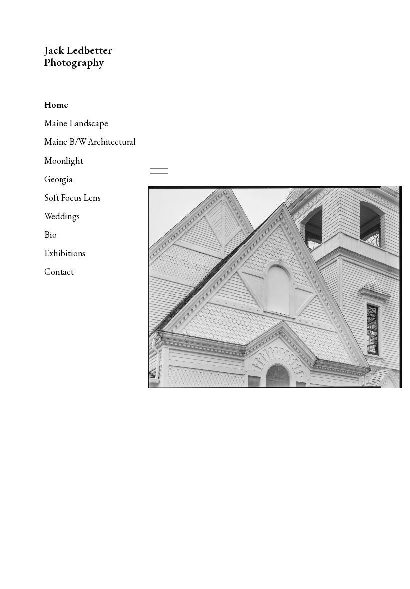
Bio (50, 234)
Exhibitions (65, 253)
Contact (59, 271)
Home (56, 104)
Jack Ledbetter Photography (78, 56)
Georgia (58, 179)
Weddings (62, 216)
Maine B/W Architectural (90, 141)
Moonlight (63, 160)
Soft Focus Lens (72, 197)
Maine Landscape (76, 123)
